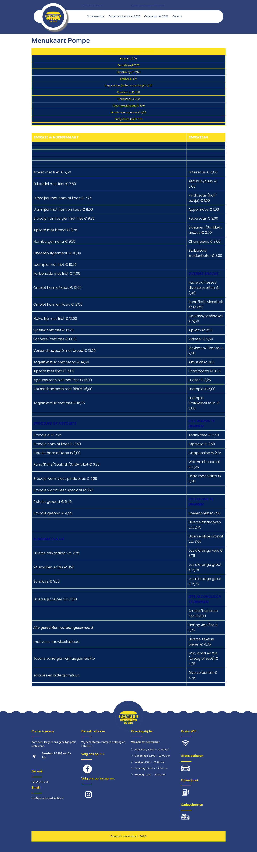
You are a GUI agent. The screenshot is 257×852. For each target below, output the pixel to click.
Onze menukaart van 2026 (124, 16)
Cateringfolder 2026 (156, 16)
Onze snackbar (96, 16)
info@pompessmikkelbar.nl (47, 798)
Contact (177, 16)
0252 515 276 (40, 782)
